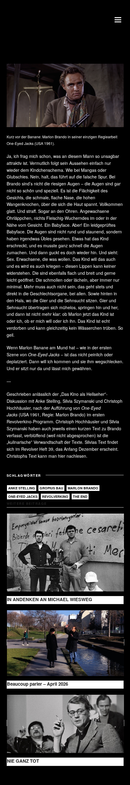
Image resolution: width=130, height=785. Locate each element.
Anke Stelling (21, 488)
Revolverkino (55, 496)
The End (80, 496)
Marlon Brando (83, 488)
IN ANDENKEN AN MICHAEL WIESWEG (49, 599)
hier (61, 456)
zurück (17, 775)
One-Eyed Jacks (22, 496)
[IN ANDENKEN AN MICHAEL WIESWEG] (65, 552)
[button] (119, 19)
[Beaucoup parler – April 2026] (65, 642)
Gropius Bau (51, 488)
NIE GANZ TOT (23, 761)
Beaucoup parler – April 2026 (37, 684)
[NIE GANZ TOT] (65, 723)
